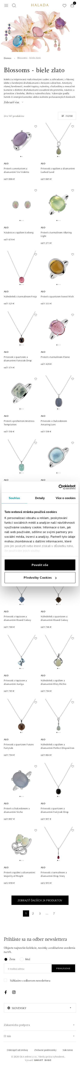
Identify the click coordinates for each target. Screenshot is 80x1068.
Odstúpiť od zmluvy (17, 1049)
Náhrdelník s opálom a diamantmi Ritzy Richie (53, 682)
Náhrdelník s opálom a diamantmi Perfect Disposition (57, 746)
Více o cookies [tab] (66, 497)
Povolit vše (40, 564)
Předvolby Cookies (38, 577)
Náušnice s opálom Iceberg (19, 232)
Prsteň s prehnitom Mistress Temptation (19, 422)
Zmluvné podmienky (45, 1049)
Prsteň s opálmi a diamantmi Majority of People (19, 874)
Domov (7, 58)
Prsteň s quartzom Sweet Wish (57, 296)
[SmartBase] (42, 1060)
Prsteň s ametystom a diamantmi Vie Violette (16, 170)
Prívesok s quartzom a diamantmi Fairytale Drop (18, 358)
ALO (6, 163)
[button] (14, 102)
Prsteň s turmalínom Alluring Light (56, 234)
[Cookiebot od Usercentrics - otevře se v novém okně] (59, 487)
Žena (12, 959)
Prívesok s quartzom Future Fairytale (19, 746)
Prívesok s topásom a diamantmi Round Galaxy (17, 618)
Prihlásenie (63, 968)
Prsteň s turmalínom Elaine (55, 356)
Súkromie (68, 1049)
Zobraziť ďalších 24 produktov (40, 900)
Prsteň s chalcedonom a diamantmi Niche (17, 810)
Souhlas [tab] (14, 497)
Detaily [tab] (40, 497)
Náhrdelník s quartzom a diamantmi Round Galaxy (54, 618)
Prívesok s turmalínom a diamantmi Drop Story (54, 874)
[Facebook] (5, 992)
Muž (27, 959)
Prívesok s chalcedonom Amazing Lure (54, 422)
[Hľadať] (14, 5)
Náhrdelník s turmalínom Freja (20, 296)
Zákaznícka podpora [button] (17, 1025)
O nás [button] (7, 1036)
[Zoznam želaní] (64, 6)
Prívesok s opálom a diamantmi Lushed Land (58, 170)
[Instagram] (14, 992)
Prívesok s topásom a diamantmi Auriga (15, 682)
